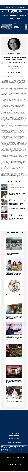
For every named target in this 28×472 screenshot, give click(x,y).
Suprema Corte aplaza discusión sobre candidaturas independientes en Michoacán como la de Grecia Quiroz (17, 202)
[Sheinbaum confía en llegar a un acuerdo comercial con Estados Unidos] (14, 328)
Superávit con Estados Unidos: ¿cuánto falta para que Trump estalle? (14, 58)
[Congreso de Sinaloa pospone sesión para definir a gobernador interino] (14, 371)
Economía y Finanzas (10, 336)
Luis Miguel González (14, 53)
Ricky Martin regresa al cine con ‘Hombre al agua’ (17, 194)
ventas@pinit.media (14, 435)
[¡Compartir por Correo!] (19, 72)
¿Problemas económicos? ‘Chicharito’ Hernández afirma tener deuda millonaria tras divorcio (16, 217)
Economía (21, 446)
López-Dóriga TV (5, 449)
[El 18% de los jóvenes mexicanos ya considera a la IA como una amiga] (14, 264)
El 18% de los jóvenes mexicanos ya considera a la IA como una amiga (13, 274)
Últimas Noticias (19, 449)
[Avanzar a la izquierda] (2, 27)
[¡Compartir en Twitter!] (11, 72)
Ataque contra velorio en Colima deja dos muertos (14, 359)
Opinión (12, 449)
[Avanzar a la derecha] (26, 15)
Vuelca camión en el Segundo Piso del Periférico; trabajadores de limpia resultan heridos (14, 317)
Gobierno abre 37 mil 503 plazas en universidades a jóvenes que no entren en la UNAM (14, 403)
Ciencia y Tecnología (10, 272)
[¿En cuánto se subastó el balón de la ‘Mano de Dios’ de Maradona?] (14, 286)
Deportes (23, 15)
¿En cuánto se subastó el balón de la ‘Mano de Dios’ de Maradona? (14, 295)
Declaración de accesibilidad (14, 442)
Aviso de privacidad (14, 438)
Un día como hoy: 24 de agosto (17, 208)
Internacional (14, 15)
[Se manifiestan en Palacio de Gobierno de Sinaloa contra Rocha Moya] (14, 243)
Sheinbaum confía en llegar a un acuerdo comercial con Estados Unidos (14, 338)
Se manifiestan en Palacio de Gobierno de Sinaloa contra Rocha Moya (13, 253)
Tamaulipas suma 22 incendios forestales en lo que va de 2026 (18, 27)
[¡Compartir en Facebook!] (8, 72)
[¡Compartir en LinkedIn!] (16, 72)
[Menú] (2, 11)
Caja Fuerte (14, 51)
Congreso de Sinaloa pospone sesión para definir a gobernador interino (14, 381)
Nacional (5, 15)
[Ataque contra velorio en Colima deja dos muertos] (14, 350)
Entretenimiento (17, 447)
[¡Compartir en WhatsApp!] (13, 72)
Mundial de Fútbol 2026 (7, 451)
